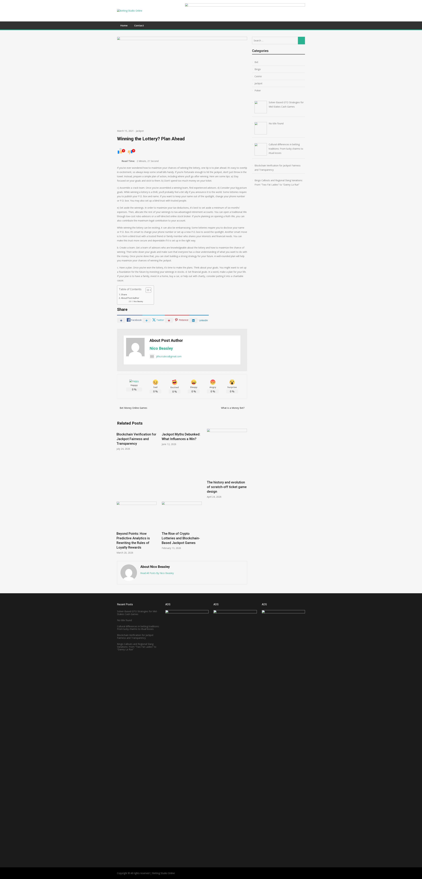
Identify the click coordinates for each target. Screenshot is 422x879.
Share (124, 294)
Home (124, 25)
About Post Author (130, 298)
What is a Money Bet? (232, 407)
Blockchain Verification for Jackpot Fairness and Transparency (136, 439)
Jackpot (140, 130)
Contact (139, 25)
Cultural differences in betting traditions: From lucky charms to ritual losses (138, 628)
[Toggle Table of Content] (147, 290)
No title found (124, 620)
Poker (258, 90)
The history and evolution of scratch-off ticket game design (227, 486)
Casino (258, 76)
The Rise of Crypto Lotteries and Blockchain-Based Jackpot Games (181, 538)
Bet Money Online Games (133, 407)
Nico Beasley (138, 301)
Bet (256, 62)
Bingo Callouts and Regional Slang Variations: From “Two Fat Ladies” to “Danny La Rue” (136, 646)
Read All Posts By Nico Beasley (157, 573)
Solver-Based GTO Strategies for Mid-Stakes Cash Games (137, 613)
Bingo (258, 69)
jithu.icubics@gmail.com (168, 356)
